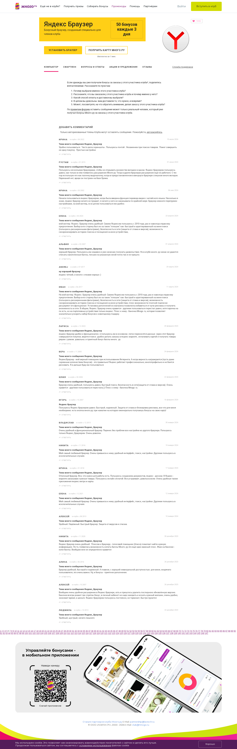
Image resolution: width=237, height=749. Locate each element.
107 (53, 633)
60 (152, 631)
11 (18, 631)
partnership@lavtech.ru (142, 721)
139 (175, 633)
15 (29, 631)
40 (98, 631)
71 (183, 631)
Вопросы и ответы (92, 67)
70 (180, 631)
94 (9, 633)
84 (218, 631)
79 (204, 631)
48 (119, 631)
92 (4, 633)
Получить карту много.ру (107, 50)
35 (84, 631)
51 (128, 631)
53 (133, 631)
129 (136, 633)
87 (226, 631)
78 (202, 631)
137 (167, 633)
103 (38, 633)
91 (1, 633)
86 (224, 631)
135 (160, 633)
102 (34, 633)
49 (122, 631)
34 (81, 631)
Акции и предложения (123, 67)
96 (15, 633)
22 (48, 631)
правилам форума (80, 109)
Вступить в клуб (206, 6)
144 (195, 633)
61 (155, 631)
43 (106, 631)
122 (109, 633)
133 (152, 633)
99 (23, 633)
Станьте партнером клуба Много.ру (102, 721)
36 (87, 631)
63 (161, 631)
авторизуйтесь (154, 132)
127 (129, 633)
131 (144, 633)
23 (51, 631)
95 (12, 633)
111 (68, 633)
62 (158, 631)
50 (125, 631)
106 (49, 633)
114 (79, 633)
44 (109, 631)
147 (206, 633)
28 (65, 631)
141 (183, 633)
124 (117, 633)
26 (59, 631)
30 (70, 631)
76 (196, 631)
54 (136, 631)
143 (191, 633)
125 (121, 633)
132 (148, 633)
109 (61, 633)
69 (177, 631)
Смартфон (69, 67)
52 (130, 631)
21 (45, 631)
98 (20, 633)
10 (16, 631)
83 (215, 631)
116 (87, 633)
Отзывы (147, 67)
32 (76, 631)
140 (179, 633)
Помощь (135, 6)
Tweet (175, 154)
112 (72, 633)
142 (187, 633)
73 (188, 631)
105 (45, 633)
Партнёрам (150, 6)
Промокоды (119, 6)
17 (35, 631)
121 (106, 633)
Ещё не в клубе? (50, 6)
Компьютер (51, 67)
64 (163, 631)
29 (67, 631)
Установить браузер (63, 50)
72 (185, 631)
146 (202, 633)
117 (90, 633)
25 (56, 631)
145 (198, 633)
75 (194, 631)
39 (95, 631)
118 (94, 633)
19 (40, 631)
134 (156, 633)
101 (30, 633)
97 (17, 633)
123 (113, 633)
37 (89, 631)
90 (235, 631)
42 (103, 631)
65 (166, 631)
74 (191, 631)
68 (174, 631)
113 (76, 633)
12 (21, 631)
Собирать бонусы (97, 6)
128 (133, 633)
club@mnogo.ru (140, 725)
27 (62, 631)
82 (213, 631)
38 (92, 631)
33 (78, 631)
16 (32, 631)
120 (102, 633)
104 (42, 633)
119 (98, 633)
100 (26, 633)
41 (100, 631)
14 (26, 631)
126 (125, 633)
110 (65, 633)
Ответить (66, 154)
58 (147, 631)
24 (54, 631)
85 (221, 631)
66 (169, 631)
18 (37, 631)
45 (111, 631)
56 (141, 631)
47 (117, 631)
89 (232, 631)
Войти (181, 6)
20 (43, 631)
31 (73, 631)
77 (199, 631)
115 (83, 633)
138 (171, 633)
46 (114, 631)
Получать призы (73, 6)
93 (6, 633)
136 (164, 633)
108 (57, 633)
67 (172, 631)
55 (139, 631)
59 (150, 631)
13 (24, 631)
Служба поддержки (182, 66)
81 (210, 631)
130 (140, 633)
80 (207, 631)
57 (144, 631)
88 (229, 631)
